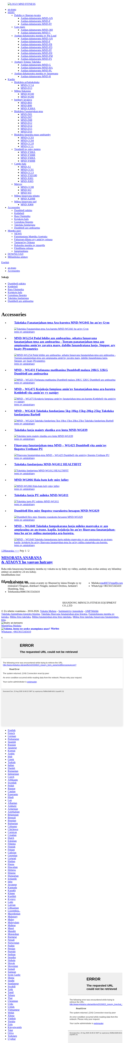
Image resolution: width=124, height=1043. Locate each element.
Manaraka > (10, 550)
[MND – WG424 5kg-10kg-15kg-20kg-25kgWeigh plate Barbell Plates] (64, 420)
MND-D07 (26, 117)
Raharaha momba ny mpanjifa (29, 245)
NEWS (18, 233)
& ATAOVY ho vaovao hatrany (27, 560)
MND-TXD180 (29, 175)
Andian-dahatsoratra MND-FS (36, 59)
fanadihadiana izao (10, 574)
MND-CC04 (27, 140)
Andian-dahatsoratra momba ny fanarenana (36, 73)
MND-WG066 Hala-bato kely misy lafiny (41, 479)
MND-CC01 (27, 169)
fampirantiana (21, 251)
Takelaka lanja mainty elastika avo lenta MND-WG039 (51, 430)
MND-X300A (28, 108)
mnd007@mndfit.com (111, 583)
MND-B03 (26, 102)
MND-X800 (27, 204)
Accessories (14, 207)
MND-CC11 (27, 146)
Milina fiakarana (22, 91)
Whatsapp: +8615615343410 (16, 631)
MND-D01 (26, 114)
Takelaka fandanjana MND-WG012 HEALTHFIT (47, 464)
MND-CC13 (27, 172)
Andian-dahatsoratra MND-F (35, 21)
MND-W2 (26, 190)
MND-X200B (28, 198)
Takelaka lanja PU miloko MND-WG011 (41, 495)
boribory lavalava (23, 99)
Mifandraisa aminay (18, 257)
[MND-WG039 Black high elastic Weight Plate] (43, 436)
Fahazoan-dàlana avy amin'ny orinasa (33, 239)
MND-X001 (27, 178)
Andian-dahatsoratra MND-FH (36, 53)
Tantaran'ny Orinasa (24, 242)
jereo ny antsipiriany (24, 331)
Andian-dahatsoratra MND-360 (37, 29)
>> (17, 550)
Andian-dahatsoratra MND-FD (36, 47)
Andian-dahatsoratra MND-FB (36, 44)
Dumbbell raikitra (23, 210)
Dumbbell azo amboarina (27, 227)
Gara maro (19, 27)
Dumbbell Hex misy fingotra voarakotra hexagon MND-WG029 (56, 510)
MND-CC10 (27, 143)
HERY (11, 12)
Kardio (11, 79)
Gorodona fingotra (23, 222)
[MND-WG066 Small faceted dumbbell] (37, 486)
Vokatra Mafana (48, 611)
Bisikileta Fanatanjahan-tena (28, 111)
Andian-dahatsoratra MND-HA (37, 67)
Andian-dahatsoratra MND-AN (37, 18)
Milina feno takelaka (20, 617)
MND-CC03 (27, 137)
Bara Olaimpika (22, 216)
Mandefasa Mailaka (11, 625)
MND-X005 (27, 181)
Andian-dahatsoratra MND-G (36, 64)
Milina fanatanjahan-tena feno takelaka (51, 617)
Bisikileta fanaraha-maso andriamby (32, 134)
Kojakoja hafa (21, 219)
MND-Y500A (28, 152)
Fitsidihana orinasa (23, 248)
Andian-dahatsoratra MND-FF (36, 24)
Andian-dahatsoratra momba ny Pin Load (35, 35)
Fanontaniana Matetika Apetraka (30, 236)
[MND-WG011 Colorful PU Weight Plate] (36, 501)
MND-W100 (27, 94)
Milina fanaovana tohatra (27, 195)
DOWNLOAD (15, 254)
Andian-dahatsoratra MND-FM (37, 56)
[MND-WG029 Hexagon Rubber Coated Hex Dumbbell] (48, 517)
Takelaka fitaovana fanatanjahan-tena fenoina (64, 614)
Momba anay (14, 230)
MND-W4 (26, 192)
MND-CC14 (27, 85)
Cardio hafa (20, 163)
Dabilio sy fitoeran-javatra (27, 15)
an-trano (12, 9)
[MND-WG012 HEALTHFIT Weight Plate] (41, 470)
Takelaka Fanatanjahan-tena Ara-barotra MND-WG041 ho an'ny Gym (61, 322)
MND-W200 (27, 96)
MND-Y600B (28, 160)
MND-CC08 (27, 187)
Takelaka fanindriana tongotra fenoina (20, 614)
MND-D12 (26, 123)
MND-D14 (26, 126)
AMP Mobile (91, 611)
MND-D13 (26, 88)
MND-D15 (26, 128)
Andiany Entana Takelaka (27, 61)
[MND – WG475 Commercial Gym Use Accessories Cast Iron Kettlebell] (65, 401)
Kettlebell (19, 213)
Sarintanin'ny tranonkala (70, 611)
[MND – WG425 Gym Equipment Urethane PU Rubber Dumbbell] (61, 455)
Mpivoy (18, 184)
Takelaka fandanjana (24, 225)
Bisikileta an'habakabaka (26, 82)
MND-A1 (26, 166)
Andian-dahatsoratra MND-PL (36, 70)
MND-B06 (26, 105)
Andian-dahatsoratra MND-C (36, 32)
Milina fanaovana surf (25, 201)
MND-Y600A (28, 158)
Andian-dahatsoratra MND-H (36, 76)
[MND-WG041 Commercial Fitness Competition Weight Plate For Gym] (51, 329)
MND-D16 (26, 131)
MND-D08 (26, 120)
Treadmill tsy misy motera (27, 149)
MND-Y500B (28, 155)
